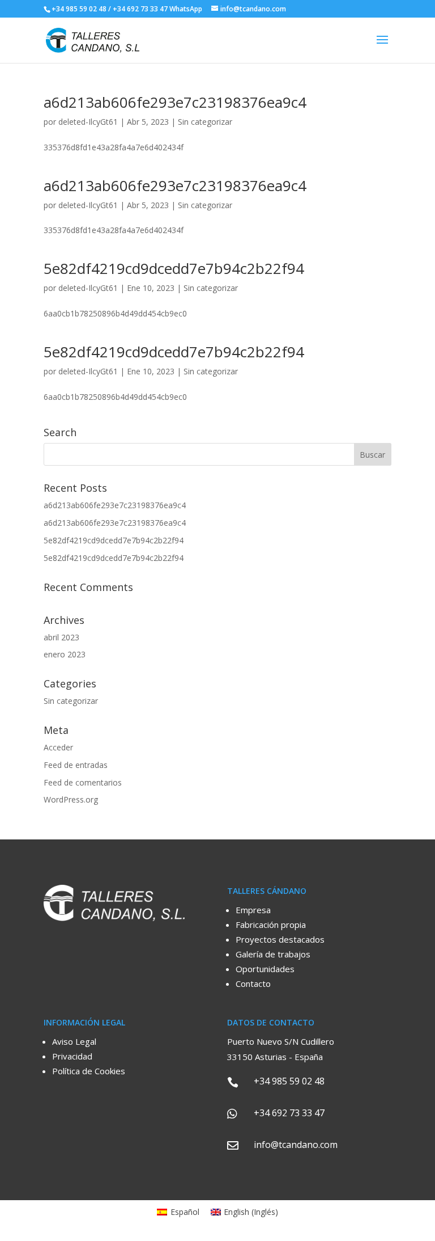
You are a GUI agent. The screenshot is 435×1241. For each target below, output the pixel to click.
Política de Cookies (88, 1071)
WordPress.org (71, 799)
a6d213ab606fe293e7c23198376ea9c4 (175, 102)
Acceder (58, 747)
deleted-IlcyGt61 (88, 121)
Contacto (253, 983)
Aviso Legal (74, 1041)
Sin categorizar (205, 121)
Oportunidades (265, 968)
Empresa (253, 909)
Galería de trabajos (273, 954)
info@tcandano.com (296, 1144)
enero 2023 (65, 654)
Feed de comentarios (83, 782)
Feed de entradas (76, 764)
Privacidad (72, 1056)
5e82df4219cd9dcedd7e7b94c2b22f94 (174, 268)
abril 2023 (61, 637)
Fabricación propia (271, 924)
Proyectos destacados (280, 939)
